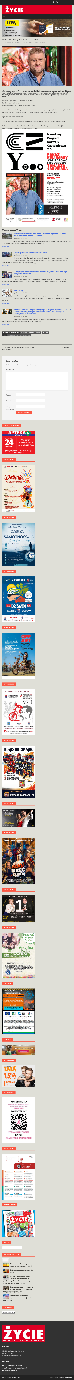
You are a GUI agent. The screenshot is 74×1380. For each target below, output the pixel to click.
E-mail (8, 401)
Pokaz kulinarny (13, 335)
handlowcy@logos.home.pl (17, 1368)
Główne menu (10, 17)
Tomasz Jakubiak (25, 335)
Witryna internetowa (10, 408)
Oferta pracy (18, 290)
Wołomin (42, 42)
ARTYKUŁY (5, 1260)
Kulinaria (27, 42)
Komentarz (10, 369)
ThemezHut (16, 1377)
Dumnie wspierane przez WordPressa (61, 1377)
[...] (46, 243)
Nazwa (8, 395)
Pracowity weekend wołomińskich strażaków (30, 252)
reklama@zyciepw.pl (9, 1370)
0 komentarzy (6, 246)
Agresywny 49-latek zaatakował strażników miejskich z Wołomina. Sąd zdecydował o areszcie (40, 273)
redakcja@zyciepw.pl (14, 1356)
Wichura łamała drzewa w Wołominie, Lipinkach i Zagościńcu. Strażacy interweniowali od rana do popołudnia (39, 235)
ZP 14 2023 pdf (64, 347)
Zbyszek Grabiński (19, 42)
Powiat (37, 42)
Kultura (32, 42)
